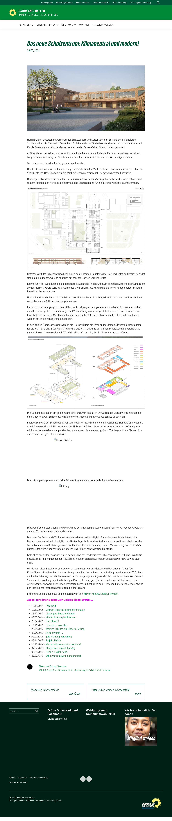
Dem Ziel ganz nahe (56, 651)
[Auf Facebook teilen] (30, 667)
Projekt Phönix (53, 640)
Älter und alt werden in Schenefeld (116, 691)
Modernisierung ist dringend (61, 617)
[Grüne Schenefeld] (12, 12)
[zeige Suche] (158, 2)
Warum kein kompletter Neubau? (63, 644)
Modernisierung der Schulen (84, 670)
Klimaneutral (64, 670)
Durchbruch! (52, 621)
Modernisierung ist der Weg (60, 648)
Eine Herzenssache (56, 625)
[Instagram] (89, 779)
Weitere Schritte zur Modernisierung (65, 628)
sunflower (30, 800)
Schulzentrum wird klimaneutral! (63, 655)
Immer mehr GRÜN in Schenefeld (38, 14)
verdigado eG (55, 800)
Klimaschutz (61, 666)
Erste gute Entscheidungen (60, 613)
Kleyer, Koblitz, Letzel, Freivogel (101, 593)
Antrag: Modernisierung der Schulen (65, 609)
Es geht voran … (54, 632)
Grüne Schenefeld (32, 11)
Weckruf (51, 605)
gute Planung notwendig (58, 636)
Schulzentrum (104, 670)
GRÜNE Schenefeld (48, 670)
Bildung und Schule (47, 666)
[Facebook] (83, 779)
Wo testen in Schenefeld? (55, 691)
